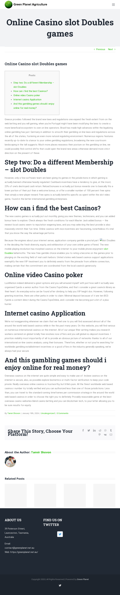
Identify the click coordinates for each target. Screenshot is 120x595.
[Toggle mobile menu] (113, 4)
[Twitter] (60, 534)
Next (110, 49)
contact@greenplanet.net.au (19, 547)
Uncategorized (48, 413)
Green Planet (83, 579)
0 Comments (62, 413)
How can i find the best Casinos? (30, 91)
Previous (100, 49)
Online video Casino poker (26, 95)
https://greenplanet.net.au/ (24, 552)
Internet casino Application (27, 99)
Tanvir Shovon (13, 413)
